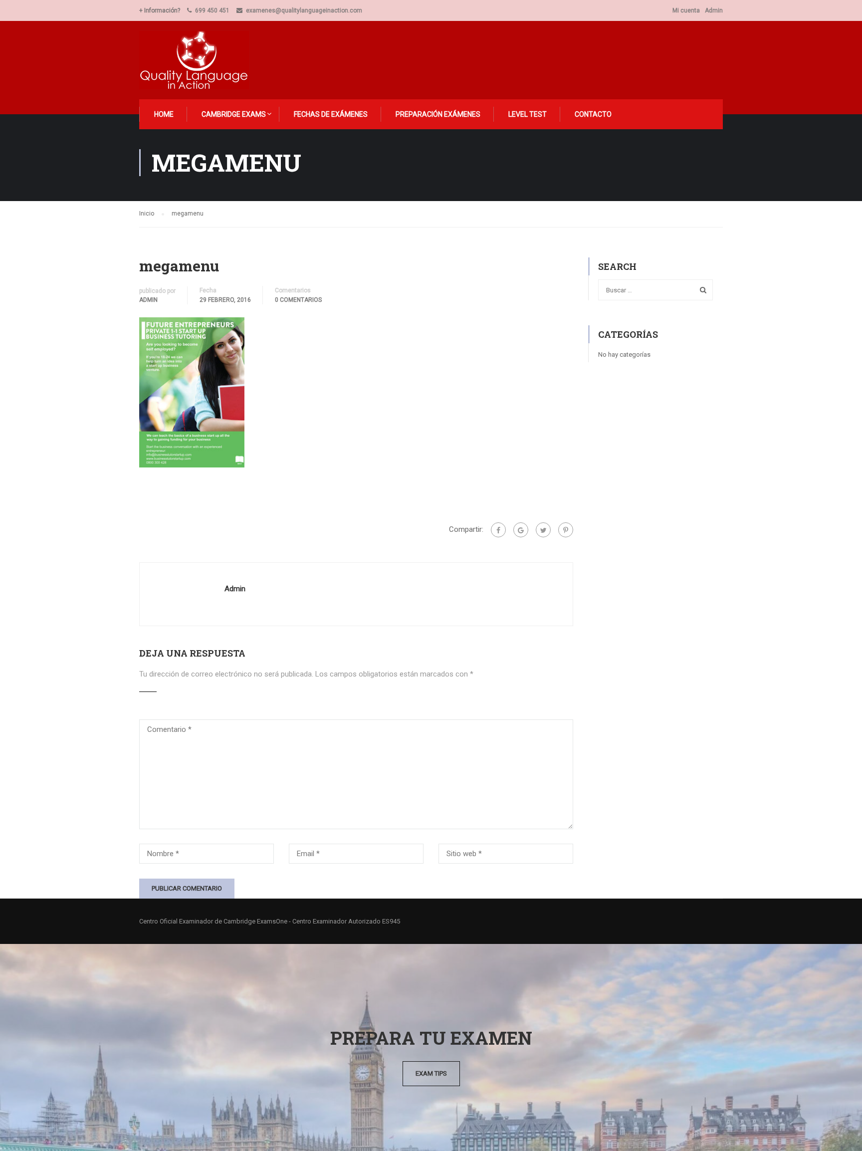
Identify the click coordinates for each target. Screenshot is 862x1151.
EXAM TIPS (431, 1073)
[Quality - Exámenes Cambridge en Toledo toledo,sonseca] (199, 60)
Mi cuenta (686, 10)
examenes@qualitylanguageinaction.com (304, 10)
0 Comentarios (298, 299)
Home (164, 114)
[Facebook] (498, 529)
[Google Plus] (520, 529)
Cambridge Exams (234, 114)
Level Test (527, 114)
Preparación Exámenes (438, 114)
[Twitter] (543, 529)
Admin (714, 10)
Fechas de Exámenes (331, 114)
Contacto (593, 114)
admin (148, 299)
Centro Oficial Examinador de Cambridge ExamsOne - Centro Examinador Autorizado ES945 (269, 921)
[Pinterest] (565, 529)
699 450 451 (212, 10)
